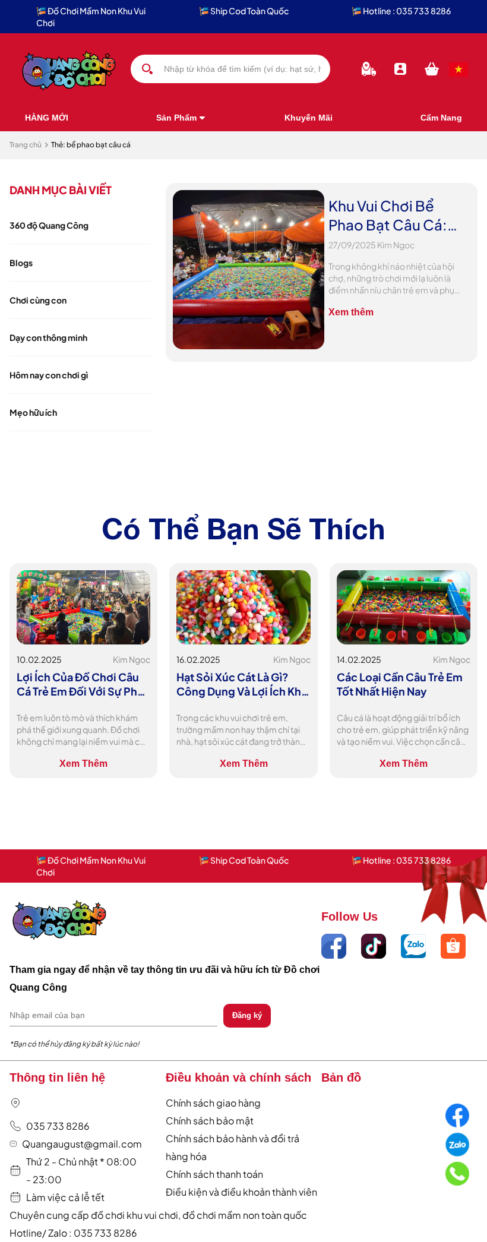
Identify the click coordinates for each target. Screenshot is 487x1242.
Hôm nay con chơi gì (49, 374)
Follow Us (349, 916)
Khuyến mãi (308, 117)
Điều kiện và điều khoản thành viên (241, 1192)
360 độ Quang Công (49, 225)
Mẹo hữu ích (33, 412)
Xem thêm (351, 312)
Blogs (21, 262)
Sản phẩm (176, 117)
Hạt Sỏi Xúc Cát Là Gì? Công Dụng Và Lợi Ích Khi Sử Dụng (240, 684)
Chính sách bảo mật (210, 1120)
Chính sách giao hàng (213, 1102)
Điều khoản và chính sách (238, 1077)
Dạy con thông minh (48, 337)
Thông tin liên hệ (57, 1077)
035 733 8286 (58, 1126)
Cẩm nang (441, 117)
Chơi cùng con (38, 300)
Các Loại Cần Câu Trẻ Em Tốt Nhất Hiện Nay (400, 684)
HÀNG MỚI (46, 117)
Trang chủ (26, 144)
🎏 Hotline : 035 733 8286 (401, 10)
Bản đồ (341, 1077)
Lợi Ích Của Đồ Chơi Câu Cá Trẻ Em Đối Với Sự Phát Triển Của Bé (82, 684)
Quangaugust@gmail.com (82, 1143)
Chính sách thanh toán (214, 1174)
